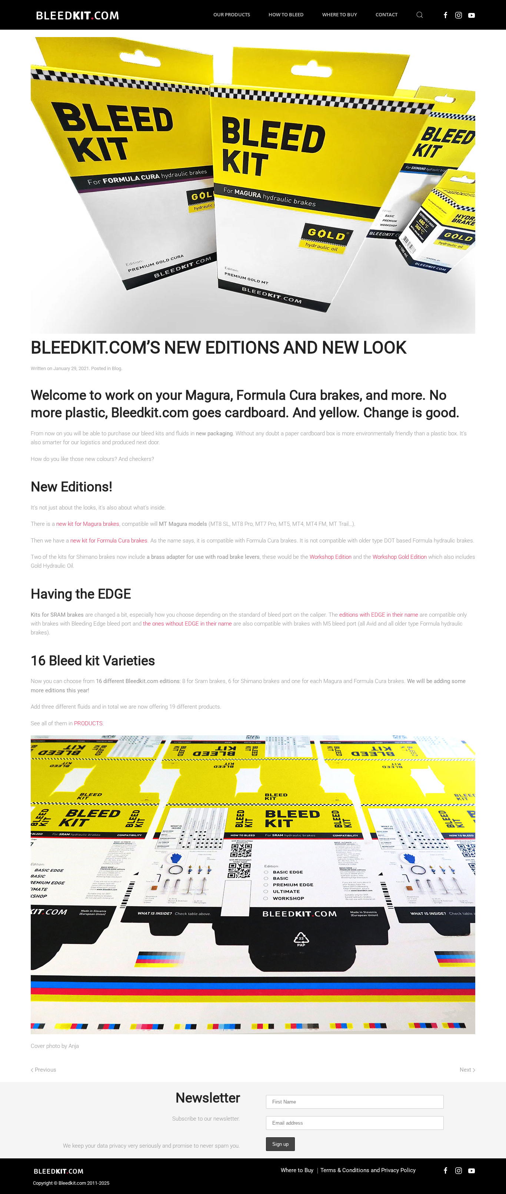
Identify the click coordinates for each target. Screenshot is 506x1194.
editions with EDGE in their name (378, 614)
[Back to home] (77, 15)
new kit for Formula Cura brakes (108, 540)
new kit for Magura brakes (87, 524)
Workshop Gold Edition (400, 557)
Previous (45, 1069)
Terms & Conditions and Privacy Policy (368, 1170)
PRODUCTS (88, 723)
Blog (116, 368)
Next (465, 1069)
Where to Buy (339, 14)
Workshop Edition (331, 557)
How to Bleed (286, 14)
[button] (419, 15)
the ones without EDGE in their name (187, 623)
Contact (386, 14)
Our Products (231, 14)
